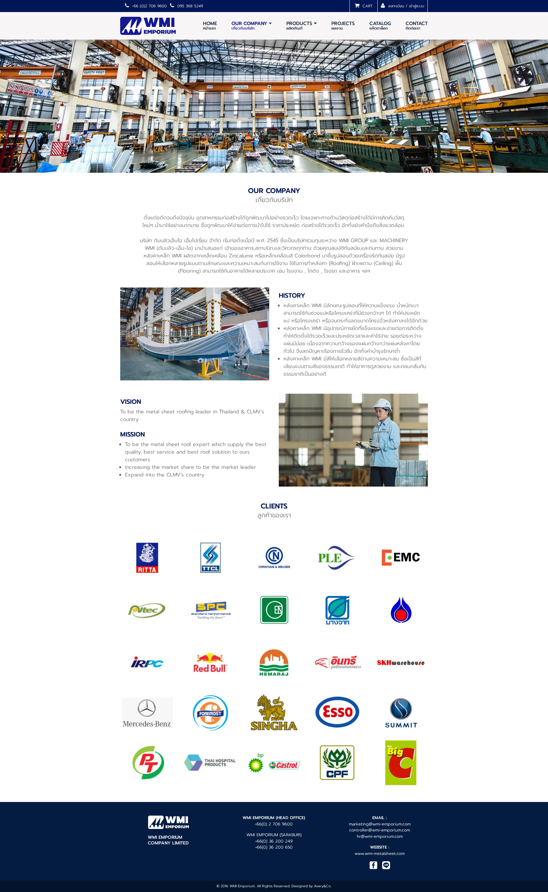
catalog (380, 25)
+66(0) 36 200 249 (274, 841)
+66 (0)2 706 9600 (149, 6)
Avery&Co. (322, 886)
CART (367, 6)
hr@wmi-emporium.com (380, 836)
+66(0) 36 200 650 (274, 847)
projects (343, 25)
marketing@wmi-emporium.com (380, 824)
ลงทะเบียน (395, 6)
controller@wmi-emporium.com (379, 830)
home (210, 25)
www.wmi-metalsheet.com (380, 853)
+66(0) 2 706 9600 (274, 824)
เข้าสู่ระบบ (416, 6)
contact (417, 25)
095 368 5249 (189, 6)
